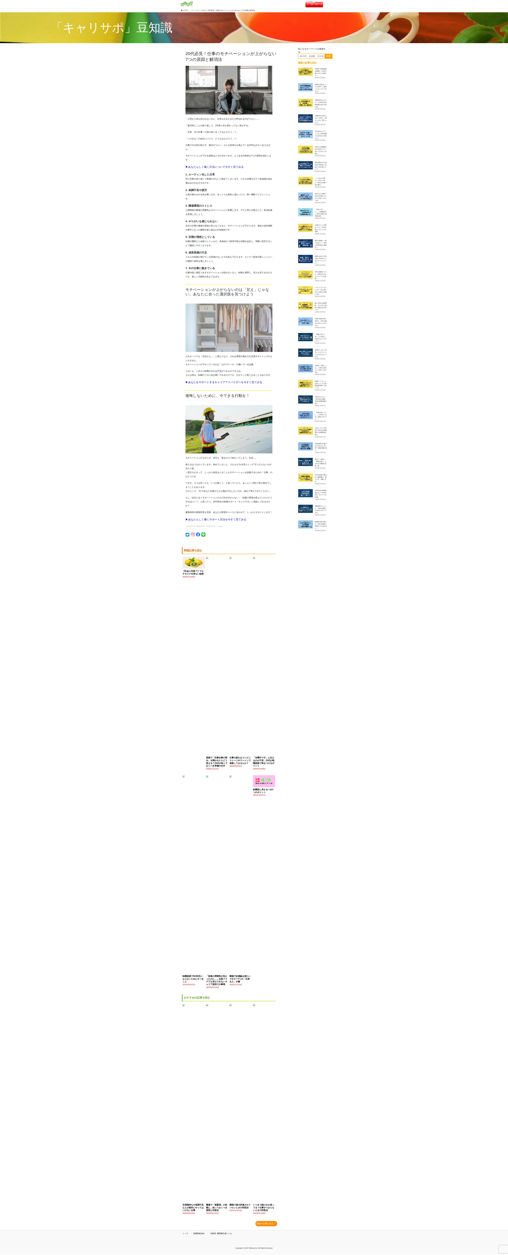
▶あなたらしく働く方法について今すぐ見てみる (214, 166)
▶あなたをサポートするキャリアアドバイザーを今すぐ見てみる (223, 382)
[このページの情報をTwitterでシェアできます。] (188, 535)
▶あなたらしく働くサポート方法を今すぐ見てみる (215, 519)
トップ (185, 1233)
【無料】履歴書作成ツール (221, 1233)
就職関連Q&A (199, 1233)
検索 (328, 56)
